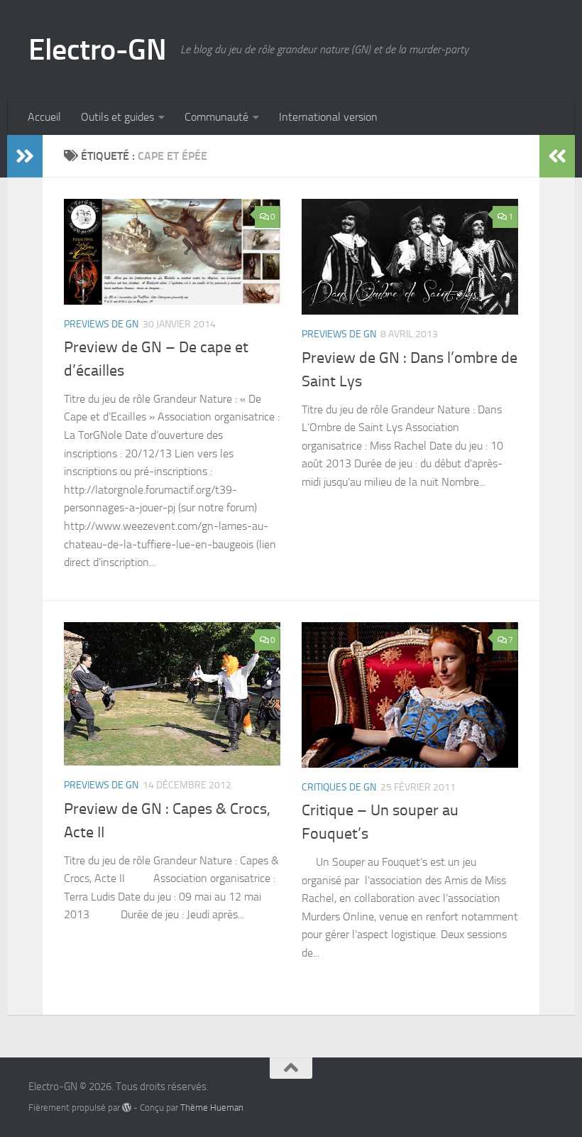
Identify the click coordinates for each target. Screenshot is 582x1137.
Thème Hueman (211, 1107)
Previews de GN (101, 324)
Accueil (44, 117)
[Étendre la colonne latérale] (25, 156)
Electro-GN (97, 49)
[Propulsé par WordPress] (126, 1107)
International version (328, 117)
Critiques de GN (339, 787)
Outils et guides (117, 117)
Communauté (216, 117)
